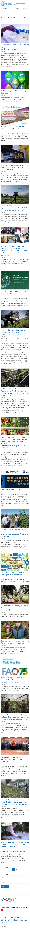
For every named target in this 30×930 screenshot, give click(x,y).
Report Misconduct (5, 920)
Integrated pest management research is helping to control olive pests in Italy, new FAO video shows (14, 802)
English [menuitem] (18, 8)
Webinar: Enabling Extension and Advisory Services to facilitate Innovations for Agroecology (13, 332)
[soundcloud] (12, 907)
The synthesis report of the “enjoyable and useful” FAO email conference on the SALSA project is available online (15, 717)
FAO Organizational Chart (7, 914)
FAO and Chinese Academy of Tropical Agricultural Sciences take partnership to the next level (15, 608)
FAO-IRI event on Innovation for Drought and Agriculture (12, 127)
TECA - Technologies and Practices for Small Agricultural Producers (14, 574)
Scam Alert (18, 919)
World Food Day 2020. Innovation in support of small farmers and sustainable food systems (13, 680)
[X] (26, 907)
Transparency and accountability (19, 920)
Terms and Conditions (15, 917)
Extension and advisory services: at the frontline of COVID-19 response (15, 642)
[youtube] (2, 910)
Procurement (4, 922)
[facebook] (4, 907)
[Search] (28, 8)
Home (2, 14)
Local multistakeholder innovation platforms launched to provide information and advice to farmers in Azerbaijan (14, 533)
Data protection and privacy (8, 919)
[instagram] (7, 907)
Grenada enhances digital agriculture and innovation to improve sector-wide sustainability (14, 167)
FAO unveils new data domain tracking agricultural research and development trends (15, 47)
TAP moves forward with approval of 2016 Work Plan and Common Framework (14, 759)
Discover (4, 8)
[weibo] (21, 907)
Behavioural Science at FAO (10, 490)
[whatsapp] (24, 907)
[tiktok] (14, 907)
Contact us (6, 917)
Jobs (2, 917)
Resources (8, 14)
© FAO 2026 (3, 926)
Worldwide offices (21, 914)
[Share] (25, 8)
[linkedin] (9, 907)
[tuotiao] (17, 907)
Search (4, 886)
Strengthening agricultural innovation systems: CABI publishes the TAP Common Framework (15, 844)
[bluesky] (2, 907)
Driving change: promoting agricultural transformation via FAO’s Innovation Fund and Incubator (14, 208)
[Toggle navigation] (27, 22)
